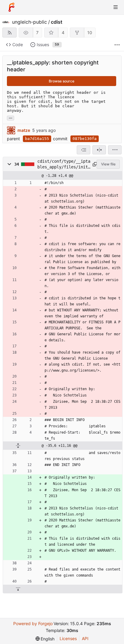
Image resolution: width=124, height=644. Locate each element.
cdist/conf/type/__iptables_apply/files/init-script (63, 164)
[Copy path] (94, 164)
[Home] (11, 7)
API (85, 638)
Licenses (68, 638)
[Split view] (99, 149)
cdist (56, 22)
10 (89, 32)
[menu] (115, 149)
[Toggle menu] (115, 7)
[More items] (117, 45)
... (10, 117)
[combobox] (83, 149)
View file (108, 164)
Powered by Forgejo (33, 623)
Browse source (61, 81)
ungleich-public (29, 22)
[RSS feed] (9, 32)
